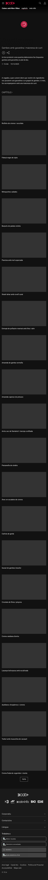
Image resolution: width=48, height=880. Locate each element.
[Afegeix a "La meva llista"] (3, 53)
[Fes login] (45, 3)
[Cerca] (41, 3)
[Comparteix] (8, 53)
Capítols (6, 92)
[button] (24, 813)
